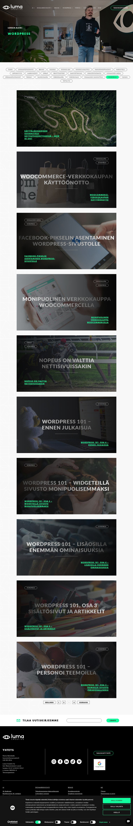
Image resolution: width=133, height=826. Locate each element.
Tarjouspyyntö (121, 8)
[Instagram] (53, 761)
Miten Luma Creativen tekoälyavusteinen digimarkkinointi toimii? (109, 768)
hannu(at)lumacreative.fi (11, 758)
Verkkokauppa (58, 77)
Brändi (41, 69)
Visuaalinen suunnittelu (93, 77)
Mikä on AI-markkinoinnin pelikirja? (118, 783)
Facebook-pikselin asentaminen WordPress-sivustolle (39, 258)
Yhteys (77, 8)
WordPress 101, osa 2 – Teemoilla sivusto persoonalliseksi (95, 687)
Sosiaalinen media (114, 73)
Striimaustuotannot (13, 77)
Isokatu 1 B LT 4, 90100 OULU (13, 768)
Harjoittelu (120, 69)
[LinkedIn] (66, 761)
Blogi (94, 8)
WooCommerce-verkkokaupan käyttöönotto (99, 197)
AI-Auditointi (7, 791)
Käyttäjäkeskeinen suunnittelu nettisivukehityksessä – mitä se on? (41, 135)
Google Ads (65, 69)
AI (32, 8)
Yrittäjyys (66, 81)
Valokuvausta (42, 77)
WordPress (67, 8)
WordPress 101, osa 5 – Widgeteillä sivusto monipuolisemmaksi (38, 503)
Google (53, 69)
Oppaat (45, 73)
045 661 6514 (7, 760)
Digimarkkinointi (44, 8)
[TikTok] (72, 761)
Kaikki (10, 69)
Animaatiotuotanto (26, 69)
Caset (86, 8)
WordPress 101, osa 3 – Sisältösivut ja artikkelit (39, 627)
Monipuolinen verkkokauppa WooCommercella (98, 320)
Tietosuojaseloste (8, 772)
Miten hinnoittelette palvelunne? (119, 773)
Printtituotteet (59, 73)
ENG (99, 8)
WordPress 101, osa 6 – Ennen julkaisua (95, 443)
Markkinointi (32, 73)
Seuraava (83, 702)
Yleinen (125, 77)
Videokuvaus (74, 77)
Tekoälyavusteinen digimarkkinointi (47, 791)
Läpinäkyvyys (17, 73)
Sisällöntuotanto (94, 73)
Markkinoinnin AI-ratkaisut (12, 793)
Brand (56, 8)
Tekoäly (29, 77)
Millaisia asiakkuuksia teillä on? (120, 778)
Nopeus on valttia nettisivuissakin (35, 382)
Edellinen (49, 702)
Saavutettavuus (76, 73)
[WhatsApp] (126, 756)
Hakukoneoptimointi (103, 69)
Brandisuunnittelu (74, 791)
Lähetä (113, 720)
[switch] (58, 822)
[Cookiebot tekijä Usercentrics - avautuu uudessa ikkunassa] (12, 822)
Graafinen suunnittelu (75, 793)
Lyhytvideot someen (42, 793)
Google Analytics (83, 69)
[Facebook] (60, 761)
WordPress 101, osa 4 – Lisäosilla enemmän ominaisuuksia (95, 565)
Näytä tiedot (103, 822)
